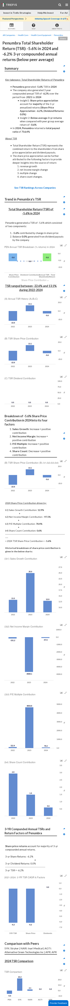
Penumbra (58, 35)
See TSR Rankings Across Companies (35, 187)
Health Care (23, 35)
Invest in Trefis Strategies (17, 12)
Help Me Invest (46, 12)
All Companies (9, 35)
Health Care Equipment (41, 35)
